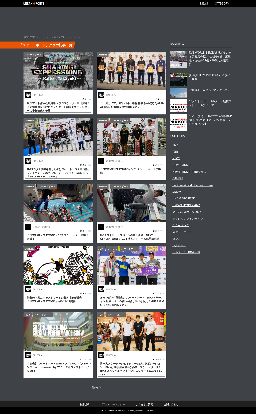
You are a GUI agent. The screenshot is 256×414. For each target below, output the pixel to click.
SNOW (176, 192)
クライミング (180, 225)
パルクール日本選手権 (186, 252)
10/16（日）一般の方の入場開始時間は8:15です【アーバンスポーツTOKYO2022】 (210, 120)
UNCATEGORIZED (183, 198)
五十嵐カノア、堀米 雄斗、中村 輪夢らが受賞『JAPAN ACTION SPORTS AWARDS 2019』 (132, 105)
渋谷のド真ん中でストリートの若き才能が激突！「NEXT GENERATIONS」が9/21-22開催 (55, 299)
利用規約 (85, 404)
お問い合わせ (171, 404)
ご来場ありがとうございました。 (210, 90)
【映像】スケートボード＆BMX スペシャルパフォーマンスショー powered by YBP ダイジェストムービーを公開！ (59, 367)
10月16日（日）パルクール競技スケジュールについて (210, 103)
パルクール (179, 245)
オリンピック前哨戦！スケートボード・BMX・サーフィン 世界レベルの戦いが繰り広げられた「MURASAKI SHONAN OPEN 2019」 (132, 301)
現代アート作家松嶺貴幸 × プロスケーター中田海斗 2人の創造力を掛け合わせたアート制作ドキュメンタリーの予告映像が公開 (58, 106)
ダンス (176, 239)
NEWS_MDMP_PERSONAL (189, 172)
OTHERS (102, 54)
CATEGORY (222, 3)
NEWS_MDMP (181, 165)
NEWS (204, 3)
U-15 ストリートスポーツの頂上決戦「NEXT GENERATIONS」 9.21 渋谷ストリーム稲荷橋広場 (129, 236)
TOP (44, 37)
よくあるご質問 (144, 404)
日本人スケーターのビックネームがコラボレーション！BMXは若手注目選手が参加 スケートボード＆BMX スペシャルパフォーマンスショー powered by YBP (131, 369)
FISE (175, 152)
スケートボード (33, 54)
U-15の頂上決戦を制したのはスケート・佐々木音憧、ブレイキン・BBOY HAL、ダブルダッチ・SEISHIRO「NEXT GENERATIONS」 (58, 172)
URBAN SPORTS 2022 (186, 205)
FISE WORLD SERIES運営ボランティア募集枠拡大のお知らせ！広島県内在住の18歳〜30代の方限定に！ (210, 58)
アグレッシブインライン (187, 219)
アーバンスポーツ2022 (186, 212)
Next (95, 387)
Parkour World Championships (192, 185)
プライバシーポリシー (112, 404)
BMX (100, 248)
